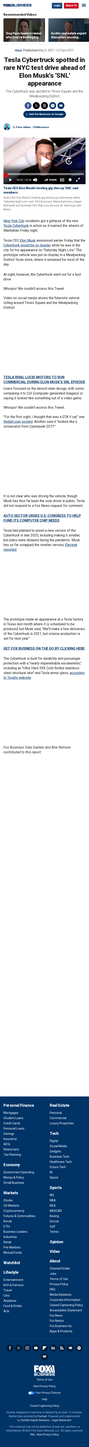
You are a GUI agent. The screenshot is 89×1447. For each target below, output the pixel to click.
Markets (10, 1193)
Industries (10, 1237)
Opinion (56, 1242)
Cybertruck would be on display (27, 245)
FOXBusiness (41, 127)
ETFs (6, 1226)
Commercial (58, 1118)
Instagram (27, 1347)
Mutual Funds (12, 1252)
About (55, 1261)
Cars (6, 1295)
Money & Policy (13, 1177)
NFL (52, 1195)
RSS (61, 1347)
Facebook (28, 105)
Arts (6, 1311)
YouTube (35, 1347)
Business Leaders (15, 1231)
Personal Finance (18, 1105)
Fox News (56, 1315)
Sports (56, 1187)
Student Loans (13, 1118)
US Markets (11, 1205)
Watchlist (11, 1262)
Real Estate (59, 1105)
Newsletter (70, 1347)
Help (44, 1399)
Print (52, 105)
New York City (13, 221)
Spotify (79, 1347)
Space (54, 1177)
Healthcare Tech (61, 1162)
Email (60, 105)
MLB (53, 1205)
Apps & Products (61, 1331)
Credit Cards (11, 1123)
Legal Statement (61, 1420)
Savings (8, 1133)
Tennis (54, 1231)
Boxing (54, 1216)
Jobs (53, 1273)
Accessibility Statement (66, 1310)
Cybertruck (21, 226)
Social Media (58, 1146)
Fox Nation (57, 1320)
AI (51, 1172)
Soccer (54, 1221)
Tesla (18, 50)
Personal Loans (13, 1128)
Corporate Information (65, 1300)
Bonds (7, 1221)
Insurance (10, 1139)
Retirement (11, 1149)
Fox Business (17, 5)
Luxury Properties (62, 1123)
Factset (42, 1416)
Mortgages (10, 1113)
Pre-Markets (12, 1247)
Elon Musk (28, 240)
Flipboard (44, 1347)
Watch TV (71, 5)
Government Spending (18, 1172)
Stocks (8, 1200)
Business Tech (59, 1156)
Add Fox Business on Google (46, 114)
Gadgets (55, 1151)
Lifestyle (10, 1272)
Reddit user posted (18, 422)
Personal (56, 1113)
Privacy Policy (59, 1284)
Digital (54, 1141)
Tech (54, 1133)
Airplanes (9, 1300)
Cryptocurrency (13, 1211)
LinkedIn (53, 1347)
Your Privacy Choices (48, 1392)
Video (55, 1251)
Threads (44, 105)
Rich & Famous (13, 1285)
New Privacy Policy (44, 1386)
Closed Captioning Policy (66, 1305)
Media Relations (61, 1294)
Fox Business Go (61, 1326)
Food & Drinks (12, 1306)
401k (6, 1144)
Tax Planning (12, 1154)
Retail (7, 1242)
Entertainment (13, 1280)
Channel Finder (60, 1268)
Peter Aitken (23, 127)
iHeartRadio (44, 1356)
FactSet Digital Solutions (35, 1420)
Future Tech (58, 1167)
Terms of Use (59, 1279)
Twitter (36, 105)
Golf (52, 1226)
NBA (53, 1200)
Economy (11, 1164)
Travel (7, 1290)
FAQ (52, 1289)
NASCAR (56, 1211)
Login (57, 5)
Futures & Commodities (19, 1216)
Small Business (13, 1182)
